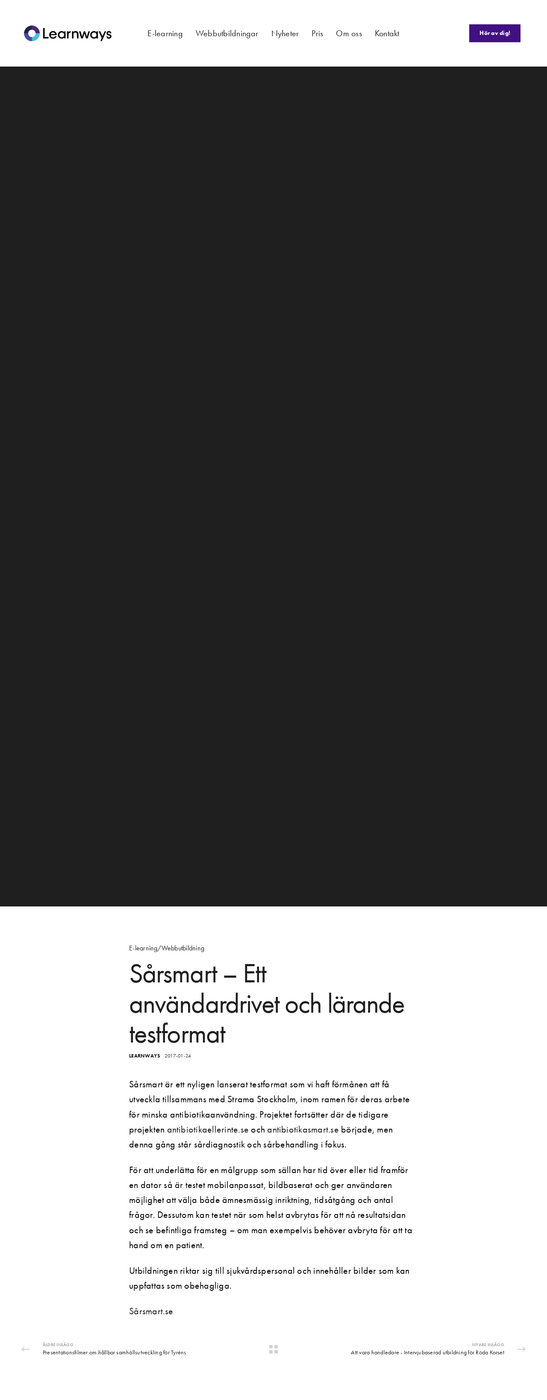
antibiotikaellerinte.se (208, 1129)
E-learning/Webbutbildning (166, 948)
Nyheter (285, 33)
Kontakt (387, 33)
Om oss (349, 33)
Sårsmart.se (151, 1311)
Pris (317, 33)
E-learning (164, 33)
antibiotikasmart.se (303, 1129)
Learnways (144, 1055)
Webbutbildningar (227, 33)
